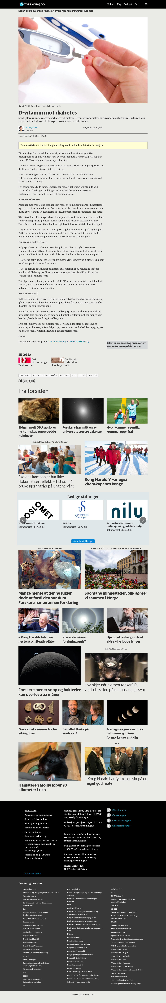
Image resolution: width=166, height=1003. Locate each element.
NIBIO (25, 976)
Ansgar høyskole (29, 889)
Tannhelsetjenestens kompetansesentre (127, 939)
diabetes (92, 375)
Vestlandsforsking (118, 973)
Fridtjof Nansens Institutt (33, 925)
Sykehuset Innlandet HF (120, 935)
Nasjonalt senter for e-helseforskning (82, 921)
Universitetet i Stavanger (121, 963)
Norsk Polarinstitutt (75, 961)
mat (74, 375)
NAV (24, 972)
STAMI (114, 922)
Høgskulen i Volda (30, 942)
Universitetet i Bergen (119, 953)
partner (64, 375)
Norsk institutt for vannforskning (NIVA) (83, 978)
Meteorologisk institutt (32, 969)
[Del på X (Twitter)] (25, 381)
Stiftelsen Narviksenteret (121, 929)
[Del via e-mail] (33, 381)
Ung (119, 4)
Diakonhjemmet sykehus (33, 899)
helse (82, 375)
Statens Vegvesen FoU (119, 925)
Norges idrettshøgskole (76, 958)
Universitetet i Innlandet (120, 956)
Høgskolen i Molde (30, 935)
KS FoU (26, 956)
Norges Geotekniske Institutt (78, 944)
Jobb (137, 4)
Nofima (70, 934)
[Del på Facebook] (20, 381)
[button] (23, 520)
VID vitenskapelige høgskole (122, 980)
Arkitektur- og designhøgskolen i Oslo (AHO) (41, 892)
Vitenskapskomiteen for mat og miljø (126, 983)
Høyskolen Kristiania (31, 949)
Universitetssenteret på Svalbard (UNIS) (126, 970)
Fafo (24, 909)
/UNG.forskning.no (121, 820)
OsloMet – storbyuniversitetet (78, 982)
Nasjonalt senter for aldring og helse (81, 918)
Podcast (128, 4)
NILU (25, 985)
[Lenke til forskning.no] (60, 3)
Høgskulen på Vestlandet (33, 946)
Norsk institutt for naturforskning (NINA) (83, 975)
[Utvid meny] (146, 4)
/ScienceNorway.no (121, 826)
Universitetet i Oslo (118, 959)
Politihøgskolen (117, 889)
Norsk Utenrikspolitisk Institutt (79, 972)
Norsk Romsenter (74, 968)
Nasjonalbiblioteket (74, 908)
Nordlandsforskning (75, 941)
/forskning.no (119, 815)
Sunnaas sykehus (118, 932)
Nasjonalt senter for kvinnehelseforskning (84, 924)
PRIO (113, 892)
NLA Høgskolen (73, 889)
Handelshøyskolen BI (31, 929)
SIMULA (114, 905)
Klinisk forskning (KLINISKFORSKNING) (68, 341)
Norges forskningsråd (76, 951)
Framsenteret (28, 922)
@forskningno (119, 810)
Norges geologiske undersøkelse (80, 954)
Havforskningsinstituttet (33, 932)
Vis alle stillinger (83, 541)
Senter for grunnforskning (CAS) (124, 912)
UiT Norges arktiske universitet (123, 946)
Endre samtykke (33, 873)
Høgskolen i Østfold (31, 939)
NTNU (69, 905)
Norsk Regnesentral (75, 965)
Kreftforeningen (29, 959)
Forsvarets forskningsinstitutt (35, 918)
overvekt (25, 375)
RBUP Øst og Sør (117, 896)
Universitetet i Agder (119, 949)
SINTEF (114, 909)
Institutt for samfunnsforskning (35, 953)
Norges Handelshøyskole (77, 948)
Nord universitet (73, 937)
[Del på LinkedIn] (29, 381)
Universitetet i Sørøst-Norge (122, 966)
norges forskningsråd (45, 375)
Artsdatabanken (29, 896)
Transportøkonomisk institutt (123, 942)
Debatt (110, 4)
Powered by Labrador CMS (83, 994)
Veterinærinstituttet (119, 977)
